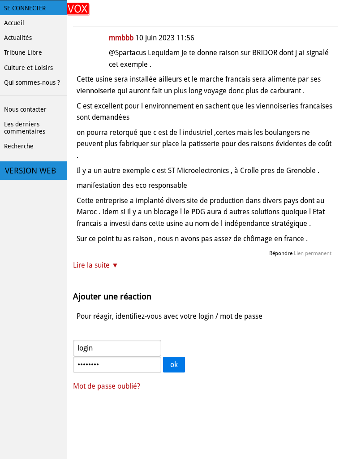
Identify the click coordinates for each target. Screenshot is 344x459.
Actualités (18, 37)
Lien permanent (312, 253)
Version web (30, 170)
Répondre (280, 253)
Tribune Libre (23, 52)
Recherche (19, 146)
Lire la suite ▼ (96, 265)
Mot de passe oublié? (106, 386)
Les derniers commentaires (24, 128)
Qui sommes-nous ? (32, 82)
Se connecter (25, 8)
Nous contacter (25, 109)
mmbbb (121, 38)
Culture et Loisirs (28, 67)
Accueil (14, 22)
